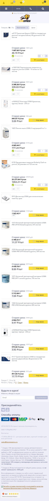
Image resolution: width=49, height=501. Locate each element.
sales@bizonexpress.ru (9, 442)
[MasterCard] (14, 419)
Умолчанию (21, 28)
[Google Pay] (32, 419)
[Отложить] (18, 60)
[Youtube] (7, 410)
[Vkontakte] (3, 410)
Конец (26, 382)
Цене (33, 28)
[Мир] (23, 419)
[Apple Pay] (41, 419)
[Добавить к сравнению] (13, 60)
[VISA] (5, 419)
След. (20, 382)
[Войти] (4, 3)
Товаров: (4, 28)
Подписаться (41, 398)
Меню (18, 9)
